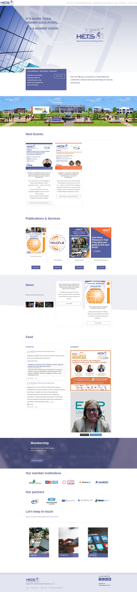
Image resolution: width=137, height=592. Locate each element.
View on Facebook (30, 378)
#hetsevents (46, 358)
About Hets (59, 76)
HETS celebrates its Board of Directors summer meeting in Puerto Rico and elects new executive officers (69, 287)
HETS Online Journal (35, 256)
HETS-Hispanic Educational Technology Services (43, 351)
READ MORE (36, 267)
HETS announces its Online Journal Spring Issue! (98, 307)
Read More (56, 119)
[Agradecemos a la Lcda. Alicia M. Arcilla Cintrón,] (90, 412)
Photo (31, 404)
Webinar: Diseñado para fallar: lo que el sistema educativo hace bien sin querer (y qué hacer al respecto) (39, 175)
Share (36, 378)
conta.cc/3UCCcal (32, 361)
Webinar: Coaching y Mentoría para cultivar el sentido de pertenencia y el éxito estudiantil (68, 175)
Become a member (37, 460)
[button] (136, 3)
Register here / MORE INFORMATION (40, 203)
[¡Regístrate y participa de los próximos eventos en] (90, 370)
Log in (53, 583)
